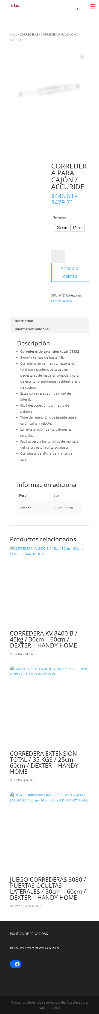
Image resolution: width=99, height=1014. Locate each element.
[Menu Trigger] (92, 6)
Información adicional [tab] (32, 329)
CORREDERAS (29, 34)
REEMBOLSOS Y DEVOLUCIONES (34, 948)
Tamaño (59, 217)
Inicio (13, 34)
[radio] (62, 227)
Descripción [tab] (24, 321)
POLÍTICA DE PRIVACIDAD (29, 933)
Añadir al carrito (70, 272)
